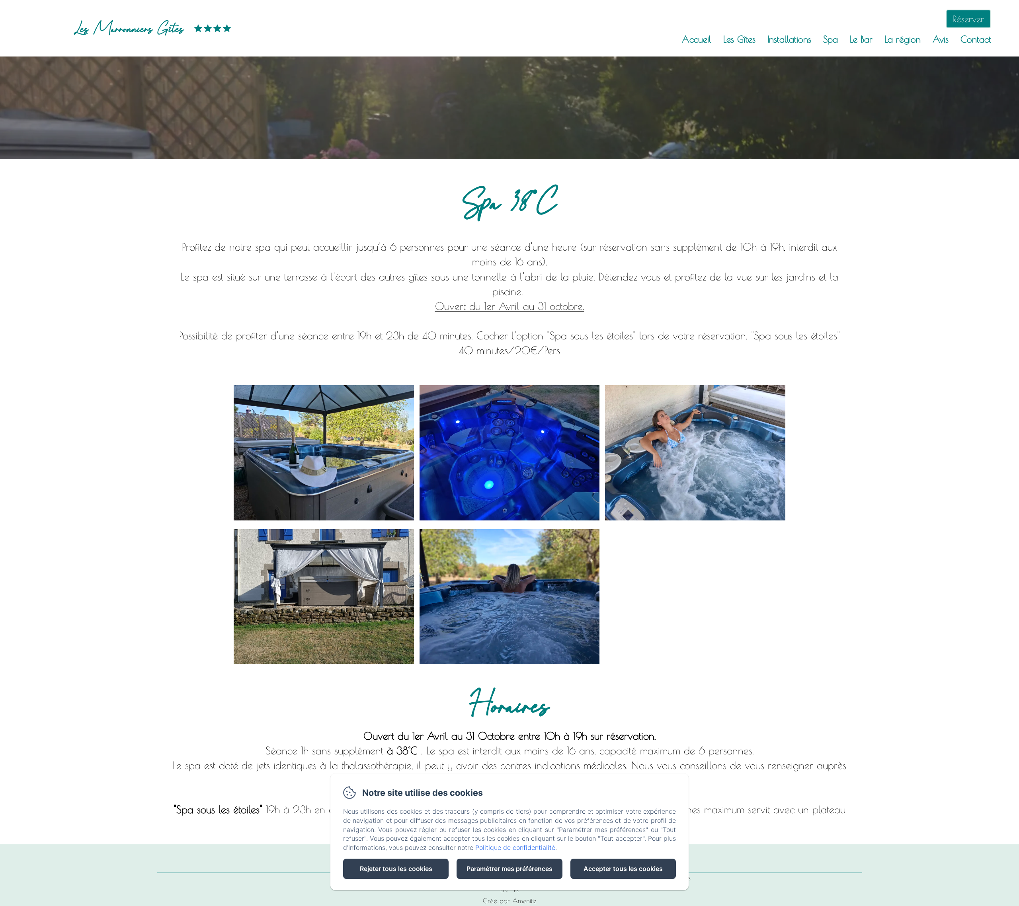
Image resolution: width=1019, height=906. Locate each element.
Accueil (696, 39)
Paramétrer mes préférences (509, 869)
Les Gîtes (739, 39)
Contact (975, 39)
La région (902, 39)
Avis (941, 39)
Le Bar (861, 39)
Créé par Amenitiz (509, 901)
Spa (830, 39)
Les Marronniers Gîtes (129, 28)
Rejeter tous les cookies (396, 869)
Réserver (968, 19)
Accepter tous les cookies (623, 869)
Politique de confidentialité (515, 847)
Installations (789, 39)
